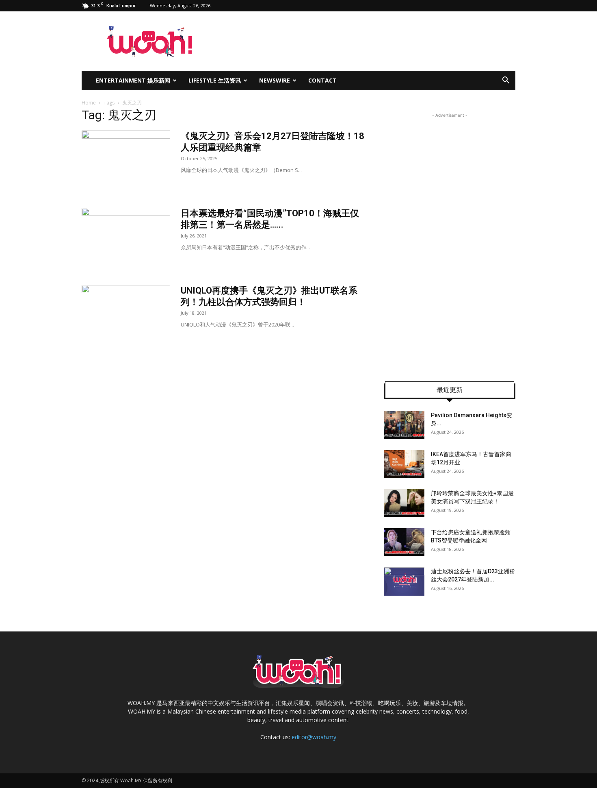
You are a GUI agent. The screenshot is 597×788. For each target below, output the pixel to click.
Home (89, 102)
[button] (505, 81)
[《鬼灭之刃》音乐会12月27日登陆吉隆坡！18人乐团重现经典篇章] (126, 161)
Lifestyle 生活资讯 (214, 80)
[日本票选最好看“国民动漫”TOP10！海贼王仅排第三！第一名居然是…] (126, 238)
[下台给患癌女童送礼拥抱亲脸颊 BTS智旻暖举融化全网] (404, 542)
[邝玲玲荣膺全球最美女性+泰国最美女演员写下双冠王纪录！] (404, 503)
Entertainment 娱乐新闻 (133, 80)
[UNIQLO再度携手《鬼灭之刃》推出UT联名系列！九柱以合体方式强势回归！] (126, 315)
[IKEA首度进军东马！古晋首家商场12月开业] (404, 464)
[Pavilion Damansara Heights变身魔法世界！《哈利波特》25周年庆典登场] (404, 425)
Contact (322, 80)
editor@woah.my (314, 737)
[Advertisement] (449, 242)
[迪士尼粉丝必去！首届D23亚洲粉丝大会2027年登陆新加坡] (404, 581)
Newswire (274, 80)
